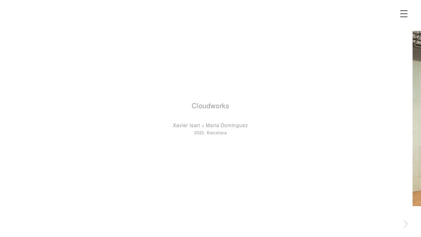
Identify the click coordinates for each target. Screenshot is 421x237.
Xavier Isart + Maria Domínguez (210, 125)
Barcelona (217, 132)
